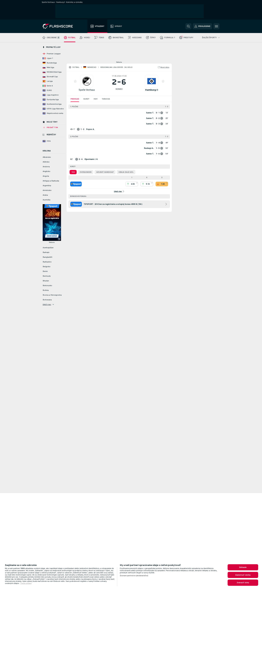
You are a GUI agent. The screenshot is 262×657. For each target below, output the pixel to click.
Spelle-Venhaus (87, 89)
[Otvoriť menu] (216, 26)
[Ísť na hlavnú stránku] (60, 26)
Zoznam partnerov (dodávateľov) (134, 575)
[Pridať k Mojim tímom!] (75, 81)
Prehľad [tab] (75, 99)
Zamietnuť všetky (243, 575)
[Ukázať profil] (86, 81)
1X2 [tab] (73, 172)
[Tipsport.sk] (76, 184)
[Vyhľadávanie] (188, 26)
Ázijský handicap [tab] (105, 172)
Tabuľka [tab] (106, 99)
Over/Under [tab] (85, 172)
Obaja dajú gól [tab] (126, 172)
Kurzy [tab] (86, 99)
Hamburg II (151, 89)
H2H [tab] (95, 99)
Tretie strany (26, 583)
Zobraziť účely (243, 583)
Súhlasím (243, 567)
